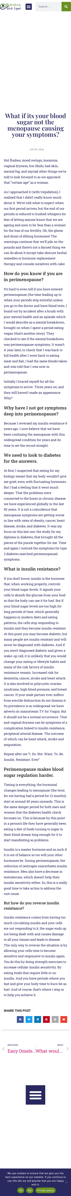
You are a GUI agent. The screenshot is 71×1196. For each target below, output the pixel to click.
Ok (21, 1190)
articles (34, 149)
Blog (41, 149)
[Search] (66, 6)
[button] (29, 7)
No (30, 1190)
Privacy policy (45, 1190)
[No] (66, 1182)
